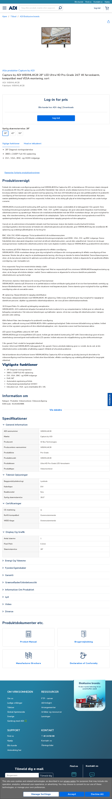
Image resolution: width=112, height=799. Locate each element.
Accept (72, 794)
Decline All (97, 794)
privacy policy (70, 781)
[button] (110, 399)
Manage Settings (41, 794)
